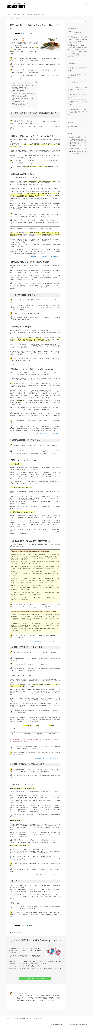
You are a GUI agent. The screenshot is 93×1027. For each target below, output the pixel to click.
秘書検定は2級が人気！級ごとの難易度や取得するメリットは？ (78, 81)
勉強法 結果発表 (15, 14)
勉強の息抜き (78, 39)
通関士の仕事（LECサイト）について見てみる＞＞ (47, 433)
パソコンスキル (77, 34)
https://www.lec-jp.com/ (72, 126)
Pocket (22, 33)
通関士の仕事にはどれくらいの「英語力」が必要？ (23, 88)
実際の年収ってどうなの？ (18, 101)
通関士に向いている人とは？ (18, 104)
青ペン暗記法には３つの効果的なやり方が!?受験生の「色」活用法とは (78, 68)
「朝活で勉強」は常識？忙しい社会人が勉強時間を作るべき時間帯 (78, 75)
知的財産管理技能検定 (75, 53)
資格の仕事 (30, 14)
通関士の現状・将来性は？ (18, 91)
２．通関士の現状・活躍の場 (17, 90)
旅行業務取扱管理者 (82, 49)
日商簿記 (70, 51)
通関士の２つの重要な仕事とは (19, 87)
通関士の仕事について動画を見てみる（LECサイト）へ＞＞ (45, 256)
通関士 (20, 932)
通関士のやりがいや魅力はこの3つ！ (20, 96)
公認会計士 (72, 39)
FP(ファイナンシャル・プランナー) (76, 31)
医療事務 (76, 45)
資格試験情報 (23, 14)
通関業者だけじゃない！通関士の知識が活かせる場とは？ (24, 93)
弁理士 (76, 49)
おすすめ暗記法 (76, 33)
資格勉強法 (8, 14)
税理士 (73, 55)
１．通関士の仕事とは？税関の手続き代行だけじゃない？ (24, 84)
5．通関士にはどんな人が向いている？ (20, 103)
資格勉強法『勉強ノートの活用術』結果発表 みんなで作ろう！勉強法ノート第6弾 (78, 103)
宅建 (71, 49)
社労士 (84, 53)
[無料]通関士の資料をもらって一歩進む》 (35, 978)
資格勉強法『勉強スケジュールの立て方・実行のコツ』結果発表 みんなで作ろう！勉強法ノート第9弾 (78, 111)
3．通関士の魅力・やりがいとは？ (19, 95)
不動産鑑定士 (76, 37)
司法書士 (81, 45)
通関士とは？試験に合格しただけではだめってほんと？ (24, 85)
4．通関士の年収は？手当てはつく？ (19, 99)
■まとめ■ (13, 106)
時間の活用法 (78, 51)
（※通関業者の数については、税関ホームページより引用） (22, 364)
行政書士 (79, 55)
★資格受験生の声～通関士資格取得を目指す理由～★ (23, 98)
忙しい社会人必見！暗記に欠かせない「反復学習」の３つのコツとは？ (78, 95)
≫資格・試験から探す (39, 14)
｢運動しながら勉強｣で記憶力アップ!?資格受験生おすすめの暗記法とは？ (78, 88)
